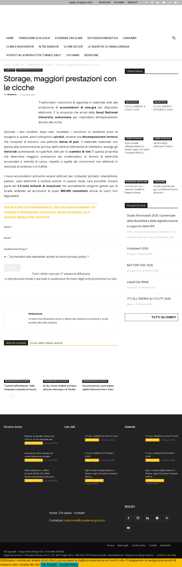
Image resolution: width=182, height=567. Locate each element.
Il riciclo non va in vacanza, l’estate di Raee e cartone (134, 189)
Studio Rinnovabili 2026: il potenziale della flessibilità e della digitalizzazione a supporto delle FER (152, 221)
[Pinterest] (23, 291)
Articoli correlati (16, 343)
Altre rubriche (49, 46)
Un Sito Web (170, 555)
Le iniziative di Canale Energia (108, 46)
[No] (79, 565)
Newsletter (165, 545)
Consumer (129, 38)
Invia (12, 267)
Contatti (79, 513)
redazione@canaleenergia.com (84, 520)
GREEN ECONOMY (134, 139)
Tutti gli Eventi (163, 317)
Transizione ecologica (34, 38)
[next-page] (12, 396)
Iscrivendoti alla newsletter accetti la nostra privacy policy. (49, 257)
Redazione (91, 55)
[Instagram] (152, 2)
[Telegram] (163, 2)
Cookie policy (138, 545)
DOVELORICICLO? (34, 443)
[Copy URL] (56, 291)
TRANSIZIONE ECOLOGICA (40, 64)
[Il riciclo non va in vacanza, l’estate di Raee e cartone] (137, 174)
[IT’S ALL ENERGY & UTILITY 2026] (137, 95)
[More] (65, 291)
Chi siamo (72, 55)
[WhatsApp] (32, 291)
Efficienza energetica (103, 38)
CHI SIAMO (119, 2)
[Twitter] (169, 2)
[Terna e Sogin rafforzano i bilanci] (165, 131)
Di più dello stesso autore (46, 343)
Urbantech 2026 (137, 248)
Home (10, 38)
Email (7, 238)
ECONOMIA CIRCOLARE (136, 182)
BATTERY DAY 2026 (140, 265)
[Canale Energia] (91, 19)
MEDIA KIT (133, 2)
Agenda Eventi (132, 102)
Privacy (110, 545)
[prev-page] (6, 396)
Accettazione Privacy (16, 249)
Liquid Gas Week (138, 282)
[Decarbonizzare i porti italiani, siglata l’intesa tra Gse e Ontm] (100, 370)
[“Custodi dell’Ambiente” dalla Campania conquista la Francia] (21, 370)
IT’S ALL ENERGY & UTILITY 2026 (149, 299)
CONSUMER (159, 182)
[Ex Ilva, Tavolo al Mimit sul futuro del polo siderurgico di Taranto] (60, 370)
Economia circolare (69, 38)
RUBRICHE (19, 64)
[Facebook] (146, 2)
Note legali (122, 545)
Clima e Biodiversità (20, 46)
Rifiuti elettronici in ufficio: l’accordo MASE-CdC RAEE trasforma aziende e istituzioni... (40, 473)
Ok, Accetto (49, 564)
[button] (174, 38)
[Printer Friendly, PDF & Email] (108, 206)
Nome (8, 226)
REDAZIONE (105, 2)
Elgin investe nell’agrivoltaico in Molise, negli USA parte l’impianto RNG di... (101, 473)
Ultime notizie (73, 46)
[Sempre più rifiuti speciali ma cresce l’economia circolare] (13, 458)
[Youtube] (175, 2)
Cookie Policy (68, 564)
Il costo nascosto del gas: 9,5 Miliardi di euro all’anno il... (165, 189)
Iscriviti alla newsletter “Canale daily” (33, 55)
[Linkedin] (157, 2)
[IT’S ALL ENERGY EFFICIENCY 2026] (165, 95)
